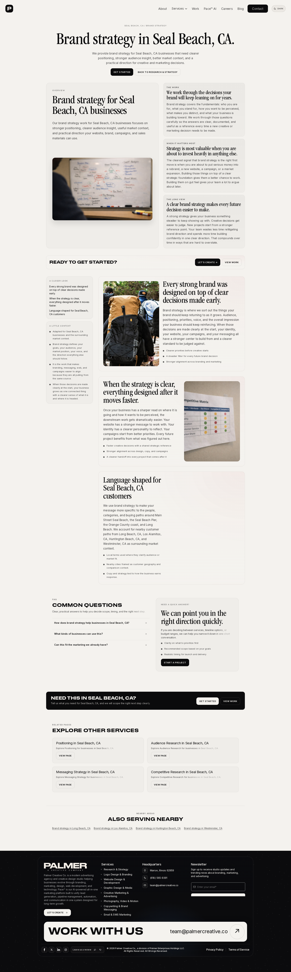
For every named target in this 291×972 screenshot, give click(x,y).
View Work (232, 262)
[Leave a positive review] (95, 949)
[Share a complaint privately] (100, 949)
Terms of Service (238, 949)
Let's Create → (207, 262)
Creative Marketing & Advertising (116, 894)
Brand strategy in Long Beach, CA (71, 828)
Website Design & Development (114, 881)
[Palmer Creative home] (9, 8)
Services (178, 8)
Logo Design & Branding (118, 874)
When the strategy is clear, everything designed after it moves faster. (69, 302)
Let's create (55, 912)
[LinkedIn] (58, 950)
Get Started (122, 72)
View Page (65, 755)
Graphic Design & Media (118, 887)
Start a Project (175, 662)
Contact (257, 8)
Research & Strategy (116, 869)
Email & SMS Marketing (117, 914)
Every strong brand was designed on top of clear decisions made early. (68, 290)
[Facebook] (44, 950)
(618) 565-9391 (158, 877)
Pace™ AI (210, 8)
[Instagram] (66, 950)
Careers (227, 8)
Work (195, 8)
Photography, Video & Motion (121, 901)
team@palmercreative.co (164, 885)
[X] (51, 950)
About (162, 8)
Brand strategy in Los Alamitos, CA (113, 828)
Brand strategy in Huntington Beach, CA (158, 828)
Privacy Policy (214, 949)
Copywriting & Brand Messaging (116, 908)
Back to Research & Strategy (157, 72)
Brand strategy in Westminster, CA (203, 828)
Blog (240, 8)
